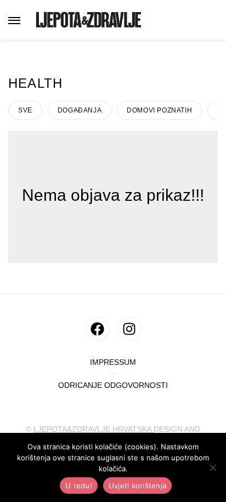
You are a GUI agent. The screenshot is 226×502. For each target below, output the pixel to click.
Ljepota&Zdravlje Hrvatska (93, 429)
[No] (212, 467)
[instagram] (129, 329)
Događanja (79, 110)
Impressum (113, 362)
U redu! (78, 485)
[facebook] (97, 329)
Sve (25, 110)
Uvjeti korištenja (137, 485)
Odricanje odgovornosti (113, 385)
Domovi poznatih (159, 110)
